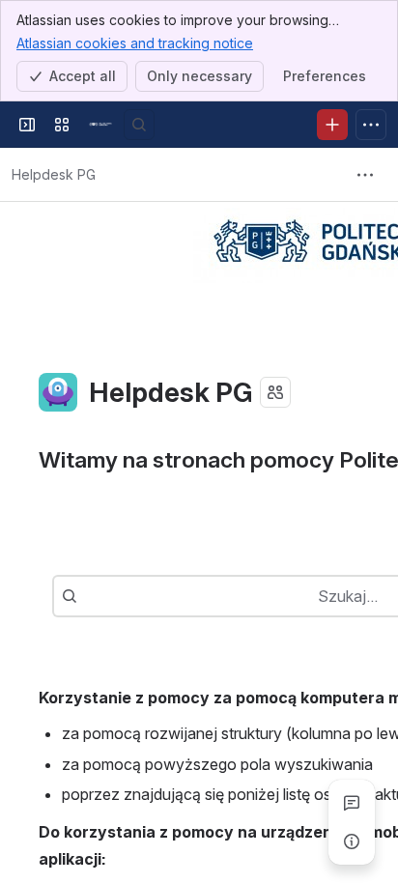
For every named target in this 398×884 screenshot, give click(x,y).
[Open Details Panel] (351, 841)
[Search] (139, 124)
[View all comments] (351, 802)
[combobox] (87, 596)
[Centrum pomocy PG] (100, 124)
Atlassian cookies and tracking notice (134, 43)
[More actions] (365, 174)
